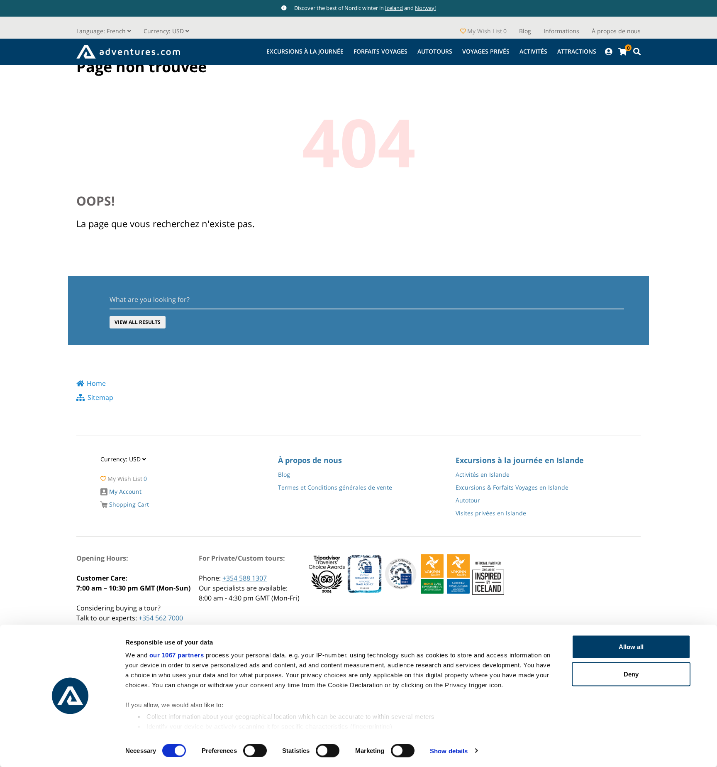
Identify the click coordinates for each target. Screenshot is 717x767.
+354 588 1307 (244, 578)
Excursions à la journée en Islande (520, 460)
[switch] (255, 750)
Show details (449, 750)
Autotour (468, 500)
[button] (166, 31)
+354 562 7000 (161, 617)
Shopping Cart (128, 504)
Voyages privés (486, 51)
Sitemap (100, 397)
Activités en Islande (483, 474)
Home (96, 383)
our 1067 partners (176, 655)
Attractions (576, 51)
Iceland (394, 8)
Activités (533, 51)
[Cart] (622, 51)
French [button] (101, 31)
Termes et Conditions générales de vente (335, 487)
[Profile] (608, 51)
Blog (525, 31)
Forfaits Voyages (380, 51)
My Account (124, 491)
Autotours (434, 51)
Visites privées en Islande (491, 513)
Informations (561, 31)
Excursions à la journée (305, 51)
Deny (631, 673)
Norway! (425, 8)
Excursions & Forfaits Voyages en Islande (512, 487)
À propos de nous (616, 31)
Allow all (631, 646)
